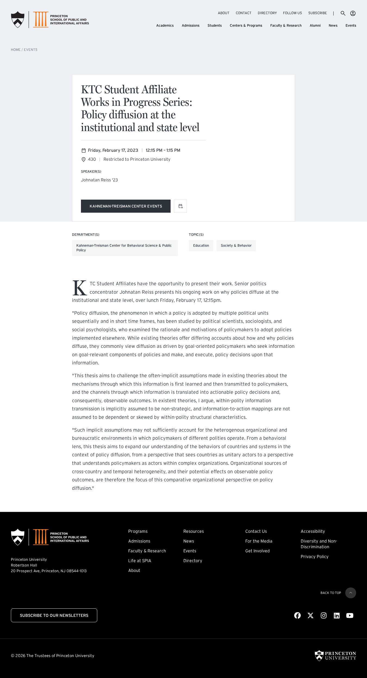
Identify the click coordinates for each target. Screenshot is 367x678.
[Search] (343, 13)
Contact (244, 13)
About (224, 13)
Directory (267, 13)
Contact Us (256, 531)
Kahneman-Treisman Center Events (126, 207)
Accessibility (313, 531)
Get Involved (257, 550)
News (333, 25)
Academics (165, 25)
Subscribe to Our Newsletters (54, 615)
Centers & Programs (246, 25)
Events (351, 25)
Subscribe (317, 13)
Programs (138, 531)
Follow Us (292, 13)
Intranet (353, 13)
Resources (193, 531)
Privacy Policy (315, 556)
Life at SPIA (139, 560)
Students (215, 25)
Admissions (190, 25)
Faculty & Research (286, 25)
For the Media (258, 540)
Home (16, 50)
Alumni (315, 25)
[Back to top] (350, 592)
